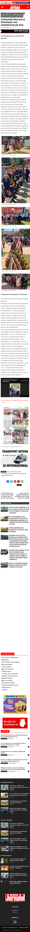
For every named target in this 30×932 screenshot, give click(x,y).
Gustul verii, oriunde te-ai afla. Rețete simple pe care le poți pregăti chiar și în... (14, 735)
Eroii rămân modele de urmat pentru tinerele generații (13, 473)
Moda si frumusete (8, 669)
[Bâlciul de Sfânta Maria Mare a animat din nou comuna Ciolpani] (4, 565)
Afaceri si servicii (7, 678)
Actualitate (4, 13)
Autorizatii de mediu (9, 682)
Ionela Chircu (11, 738)
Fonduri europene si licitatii (10, 685)
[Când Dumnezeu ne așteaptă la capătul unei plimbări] (4, 529)
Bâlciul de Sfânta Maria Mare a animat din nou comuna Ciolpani (18, 565)
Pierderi (5, 689)
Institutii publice (8, 680)
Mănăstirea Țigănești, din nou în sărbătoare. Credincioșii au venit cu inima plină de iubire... (13, 768)
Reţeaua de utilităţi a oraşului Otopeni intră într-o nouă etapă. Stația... (18, 810)
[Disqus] (15, 593)
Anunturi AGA (6, 687)
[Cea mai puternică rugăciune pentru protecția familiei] (4, 860)
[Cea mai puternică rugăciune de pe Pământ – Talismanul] (4, 868)
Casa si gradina (6, 666)
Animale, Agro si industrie (10, 676)
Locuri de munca (7, 664)
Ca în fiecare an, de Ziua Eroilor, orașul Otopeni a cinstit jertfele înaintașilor (7, 495)
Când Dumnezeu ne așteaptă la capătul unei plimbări (18, 529)
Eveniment (3, 15)
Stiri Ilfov (14, 16)
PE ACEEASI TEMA (6, 503)
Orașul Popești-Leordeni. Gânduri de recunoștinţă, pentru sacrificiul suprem (22, 495)
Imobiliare (6, 660)
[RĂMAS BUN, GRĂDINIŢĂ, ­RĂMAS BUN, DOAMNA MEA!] (4, 883)
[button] (28, 7)
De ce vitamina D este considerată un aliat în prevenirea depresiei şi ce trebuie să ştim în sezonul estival (19, 520)
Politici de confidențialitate (9, 927)
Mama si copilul (6, 671)
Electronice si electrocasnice (11, 662)
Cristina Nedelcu (12, 763)
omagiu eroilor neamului (7, 475)
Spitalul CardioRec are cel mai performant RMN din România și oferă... (18, 875)
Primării (21, 15)
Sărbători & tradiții (5, 16)
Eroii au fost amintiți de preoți (14, 471)
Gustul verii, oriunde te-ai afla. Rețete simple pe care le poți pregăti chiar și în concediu (19, 510)
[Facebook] (15, 922)
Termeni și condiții (23, 927)
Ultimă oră (20, 16)
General (16, 15)
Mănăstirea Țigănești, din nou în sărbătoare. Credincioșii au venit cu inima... (19, 848)
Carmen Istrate (5, 27)
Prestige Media (24, 930)
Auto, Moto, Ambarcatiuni (10, 657)
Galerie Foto (10, 15)
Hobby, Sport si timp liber (10, 673)
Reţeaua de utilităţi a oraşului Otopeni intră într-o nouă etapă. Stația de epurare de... (14, 760)
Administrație (11, 13)
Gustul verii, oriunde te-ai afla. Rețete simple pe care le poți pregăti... (19, 787)
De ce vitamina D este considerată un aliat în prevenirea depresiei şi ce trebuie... (13, 744)
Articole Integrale (20, 13)
